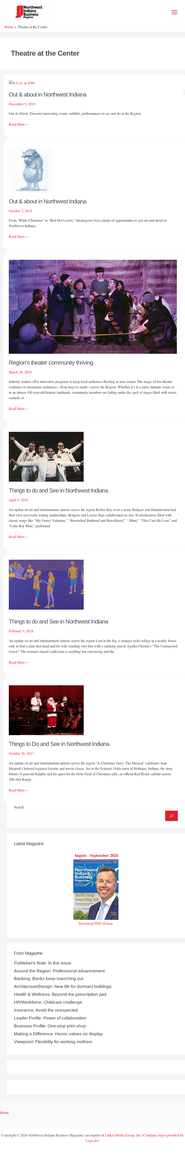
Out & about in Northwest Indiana (47, 94)
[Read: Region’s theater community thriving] (93, 306)
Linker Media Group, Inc (123, 1135)
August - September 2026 (96, 855)
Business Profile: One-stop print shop (50, 1026)
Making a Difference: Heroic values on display (58, 1033)
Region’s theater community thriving (51, 362)
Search (19, 807)
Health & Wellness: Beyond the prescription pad (60, 994)
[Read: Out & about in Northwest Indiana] (22, 82)
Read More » (18, 124)
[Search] (171, 816)
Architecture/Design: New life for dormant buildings (62, 986)
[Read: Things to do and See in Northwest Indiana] (46, 456)
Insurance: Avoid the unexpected (46, 1010)
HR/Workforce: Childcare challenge (48, 1002)
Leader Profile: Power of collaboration (50, 1018)
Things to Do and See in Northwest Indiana (59, 744)
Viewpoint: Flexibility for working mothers (53, 1041)
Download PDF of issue (96, 923)
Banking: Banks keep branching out (48, 978)
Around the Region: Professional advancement (59, 971)
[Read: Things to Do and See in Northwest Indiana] (46, 709)
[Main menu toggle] (174, 12)
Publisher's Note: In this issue (42, 963)
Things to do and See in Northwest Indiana (58, 490)
